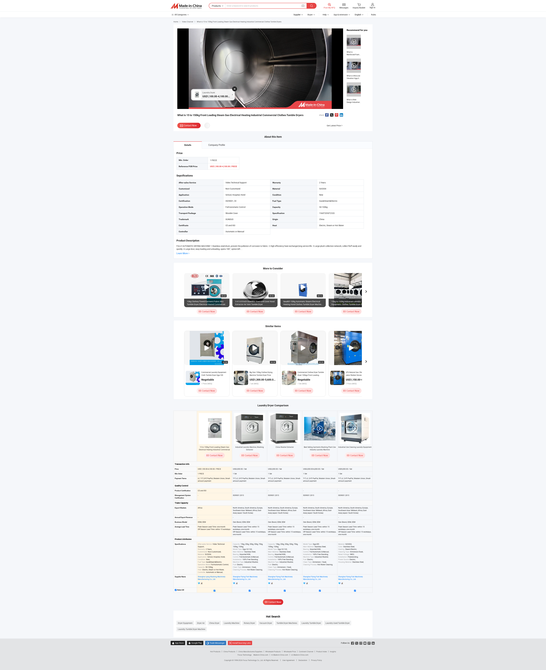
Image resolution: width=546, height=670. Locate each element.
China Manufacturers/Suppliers (250, 651)
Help (325, 14)
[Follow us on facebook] (352, 643)
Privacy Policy (316, 660)
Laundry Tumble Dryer (311, 623)
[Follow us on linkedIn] (373, 643)
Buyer (310, 14)
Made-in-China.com (260, 655)
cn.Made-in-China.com (299, 655)
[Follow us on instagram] (360, 643)
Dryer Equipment (185, 623)
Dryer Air (201, 623)
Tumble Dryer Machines (287, 623)
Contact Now (190, 125)
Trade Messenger (216, 643)
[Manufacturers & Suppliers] (186, 6)
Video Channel (187, 21)
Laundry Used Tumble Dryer (337, 623)
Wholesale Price (290, 651)
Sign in (372, 7)
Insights (333, 651)
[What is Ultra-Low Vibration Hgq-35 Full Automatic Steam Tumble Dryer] (354, 69)
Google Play (195, 643)
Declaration (302, 660)
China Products (229, 651)
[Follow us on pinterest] (369, 643)
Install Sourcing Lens (241, 643)
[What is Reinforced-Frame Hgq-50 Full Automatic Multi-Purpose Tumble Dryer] (354, 45)
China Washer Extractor (285, 447)
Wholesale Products (273, 651)
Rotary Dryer (249, 623)
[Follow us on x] (356, 643)
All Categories (180, 14)
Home (175, 21)
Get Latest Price (334, 125)
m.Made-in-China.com (279, 655)
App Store (178, 643)
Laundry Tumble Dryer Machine (191, 629)
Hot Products (215, 651)
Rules (373, 14)
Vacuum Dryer (265, 623)
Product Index (321, 651)
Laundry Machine (231, 623)
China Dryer (214, 623)
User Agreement (288, 660)
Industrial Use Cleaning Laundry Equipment (355, 447)
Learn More (182, 253)
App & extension (341, 14)
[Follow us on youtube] (364, 643)
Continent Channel (306, 651)
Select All (180, 590)
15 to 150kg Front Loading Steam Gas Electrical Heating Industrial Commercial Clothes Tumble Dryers (214, 449)
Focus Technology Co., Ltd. (253, 660)
